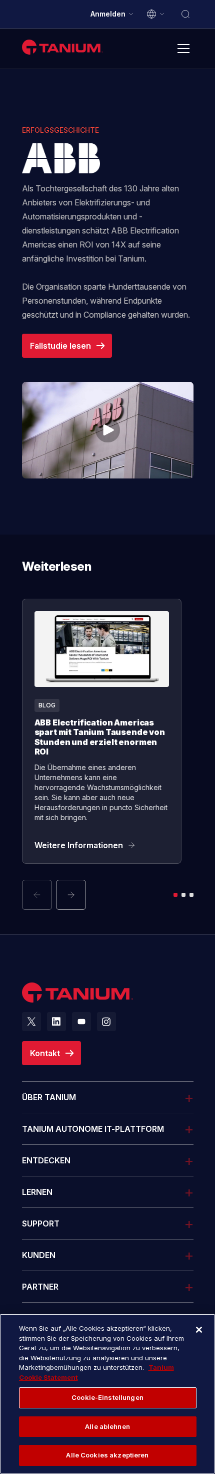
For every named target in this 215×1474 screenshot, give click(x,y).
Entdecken (46, 1160)
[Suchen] (186, 14)
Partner (40, 1287)
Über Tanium (49, 1097)
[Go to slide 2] (184, 895)
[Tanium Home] (62, 47)
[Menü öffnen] (184, 49)
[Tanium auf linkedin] (56, 1021)
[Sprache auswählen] (156, 14)
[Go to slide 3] (192, 895)
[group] (108, 754)
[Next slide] (71, 895)
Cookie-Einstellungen (108, 1397)
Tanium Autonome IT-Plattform (93, 1129)
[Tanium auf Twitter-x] (31, 1021)
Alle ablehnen (107, 1426)
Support (41, 1223)
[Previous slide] (37, 895)
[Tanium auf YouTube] (81, 1021)
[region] (107, 1394)
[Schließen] (199, 1330)
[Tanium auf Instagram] (106, 1021)
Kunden (39, 1255)
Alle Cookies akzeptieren (107, 1455)
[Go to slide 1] (176, 895)
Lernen (37, 1192)
